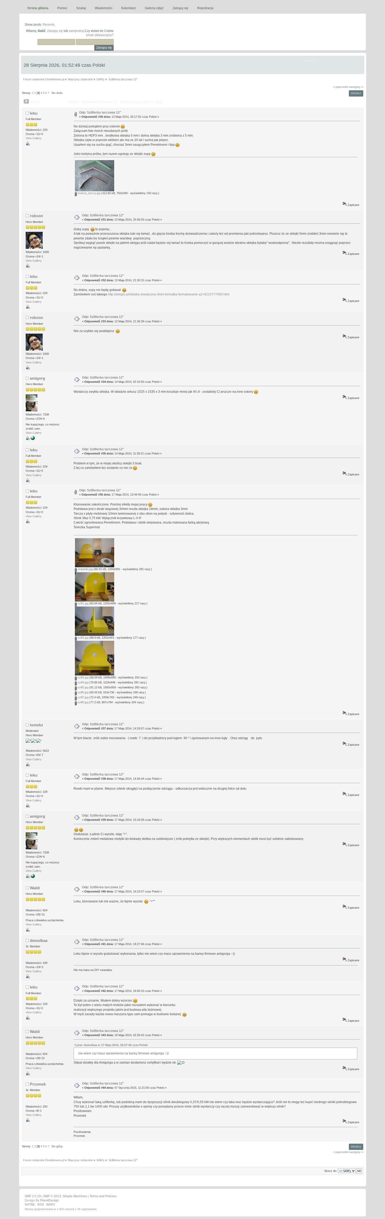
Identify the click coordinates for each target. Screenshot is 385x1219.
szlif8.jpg (83, 702)
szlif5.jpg (83, 687)
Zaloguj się (55, 31)
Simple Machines (75, 1196)
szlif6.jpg (83, 692)
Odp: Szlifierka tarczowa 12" (100, 112)
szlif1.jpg (83, 603)
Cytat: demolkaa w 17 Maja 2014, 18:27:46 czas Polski (111, 1045)
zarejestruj (76, 31)
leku (33, 113)
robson (36, 216)
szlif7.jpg (83, 697)
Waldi (35, 888)
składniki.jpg (85, 569)
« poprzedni (340, 86)
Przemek (38, 1084)
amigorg (37, 378)
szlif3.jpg (83, 677)
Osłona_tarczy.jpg (89, 193)
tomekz (36, 725)
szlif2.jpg (83, 637)
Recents (48, 24)
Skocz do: (330, 1170)
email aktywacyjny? (100, 35)
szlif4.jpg (83, 682)
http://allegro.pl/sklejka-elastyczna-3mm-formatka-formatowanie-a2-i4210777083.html (168, 294)
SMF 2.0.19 (33, 1196)
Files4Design (49, 1200)
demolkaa (38, 940)
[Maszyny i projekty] (33, 439)
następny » (356, 86)
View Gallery (34, 138)
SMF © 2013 (52, 1196)
